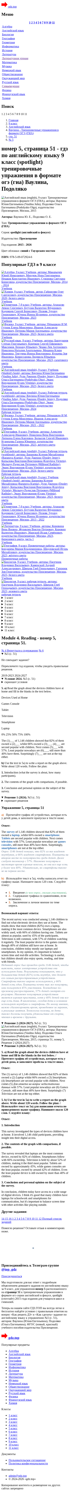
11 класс (9, 630)
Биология (8, 34)
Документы (8, 1454)
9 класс (8, 623)
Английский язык (13, 30)
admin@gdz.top (18, 1475)
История (7, 50)
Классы (6, 1409)
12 (40, 1218)
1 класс (8, 597)
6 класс (8, 614)
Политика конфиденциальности (28, 1463)
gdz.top (12, 6)
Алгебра (7, 26)
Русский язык (10, 82)
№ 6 (41, 650)
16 (10, 1218)
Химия (6, 98)
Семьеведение (10, 86)
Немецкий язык (11, 70)
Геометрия (8, 42)
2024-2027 (21, 675)
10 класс (9, 627)
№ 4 (4, 650)
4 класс (8, 607)
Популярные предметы (15, 1344)
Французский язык (13, 94)
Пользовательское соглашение (27, 1460)
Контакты (7, 1469)
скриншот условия (15, 682)
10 (49, 22)
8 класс (8, 620)
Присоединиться (11, 1276)
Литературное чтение (15, 58)
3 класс (8, 604)
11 (53, 22)
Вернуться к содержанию (22, 650)
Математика (9, 62)
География (8, 38)
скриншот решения (16, 800)
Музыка (7, 66)
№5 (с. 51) (10, 653)
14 (3, 1218)
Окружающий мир (13, 78)
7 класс (8, 617)
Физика (6, 90)
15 (7, 1218)
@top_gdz (9, 1269)
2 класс (8, 601)
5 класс (8, 610)
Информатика (10, 46)
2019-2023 (8, 675)
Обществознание (12, 74)
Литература (9, 54)
